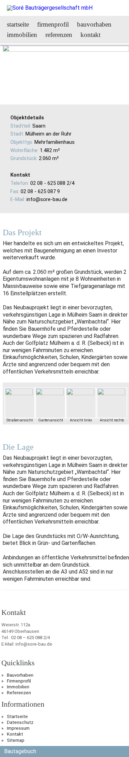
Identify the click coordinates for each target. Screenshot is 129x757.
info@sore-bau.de (46, 199)
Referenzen (19, 692)
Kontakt (15, 734)
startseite (18, 24)
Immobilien (18, 686)
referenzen (58, 34)
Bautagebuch (20, 751)
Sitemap (15, 740)
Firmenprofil (19, 681)
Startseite (17, 716)
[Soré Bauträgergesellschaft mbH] (50, 7)
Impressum (18, 728)
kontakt (90, 34)
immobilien (22, 34)
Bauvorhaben (20, 675)
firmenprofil (53, 24)
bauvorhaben (94, 24)
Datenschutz (20, 722)
